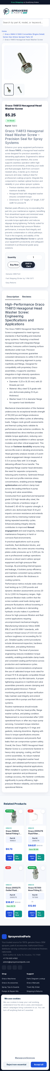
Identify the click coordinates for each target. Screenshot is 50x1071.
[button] (9, 89)
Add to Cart (28, 264)
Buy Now (14, 265)
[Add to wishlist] (39, 265)
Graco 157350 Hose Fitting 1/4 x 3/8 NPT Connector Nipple (36, 889)
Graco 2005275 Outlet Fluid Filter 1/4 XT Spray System (13, 889)
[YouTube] (20, 967)
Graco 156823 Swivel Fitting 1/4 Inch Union (13, 832)
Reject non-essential (16, 1065)
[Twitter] (15, 967)
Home (4, 31)
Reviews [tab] (26, 296)
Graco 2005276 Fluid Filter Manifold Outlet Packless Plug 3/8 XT (35, 832)
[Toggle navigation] (43, 11)
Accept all (38, 1065)
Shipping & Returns (35, 991)
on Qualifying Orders (25, 2)
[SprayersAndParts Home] (15, 11)
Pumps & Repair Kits (10, 991)
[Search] (46, 22)
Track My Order (33, 987)
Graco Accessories (10, 983)
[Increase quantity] (39, 257)
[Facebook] (4, 967)
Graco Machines (9, 979)
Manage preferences (25, 1058)
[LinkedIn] (9, 967)
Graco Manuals (33, 983)
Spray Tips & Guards (10, 987)
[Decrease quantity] (28, 257)
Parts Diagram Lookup (36, 979)
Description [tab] (13, 296)
